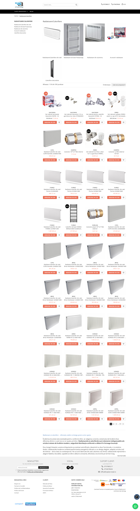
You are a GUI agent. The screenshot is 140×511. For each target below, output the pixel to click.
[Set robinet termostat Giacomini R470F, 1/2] (52, 101)
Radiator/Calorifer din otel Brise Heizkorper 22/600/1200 (73, 299)
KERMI (73, 334)
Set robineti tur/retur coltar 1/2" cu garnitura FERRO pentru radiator (95, 153)
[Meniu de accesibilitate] (137, 497)
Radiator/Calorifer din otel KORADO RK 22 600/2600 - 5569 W (116, 336)
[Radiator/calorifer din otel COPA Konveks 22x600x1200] (52, 251)
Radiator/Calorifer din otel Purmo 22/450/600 (52, 190)
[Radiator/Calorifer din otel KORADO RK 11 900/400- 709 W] (95, 360)
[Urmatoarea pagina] (123, 424)
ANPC (44, 493)
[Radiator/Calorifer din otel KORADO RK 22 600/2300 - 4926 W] (52, 360)
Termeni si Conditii (19, 486)
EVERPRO (73, 150)
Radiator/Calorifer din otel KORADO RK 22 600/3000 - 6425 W (95, 336)
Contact (16, 493)
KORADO (95, 334)
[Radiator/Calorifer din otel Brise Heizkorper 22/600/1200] (73, 287)
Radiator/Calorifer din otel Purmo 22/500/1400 (73, 190)
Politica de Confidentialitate (35, 472)
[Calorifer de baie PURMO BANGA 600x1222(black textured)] (73, 213)
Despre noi (17, 484)
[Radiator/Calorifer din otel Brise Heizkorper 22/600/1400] (52, 287)
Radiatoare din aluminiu (21, 29)
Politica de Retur (47, 486)
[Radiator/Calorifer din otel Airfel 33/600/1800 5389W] (116, 397)
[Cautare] (76, 4)
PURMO (52, 187)
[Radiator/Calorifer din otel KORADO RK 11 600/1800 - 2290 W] (52, 397)
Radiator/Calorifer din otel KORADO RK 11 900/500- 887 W (73, 374)
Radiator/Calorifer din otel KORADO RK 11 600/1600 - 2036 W (73, 411)
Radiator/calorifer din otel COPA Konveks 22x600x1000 (52, 153)
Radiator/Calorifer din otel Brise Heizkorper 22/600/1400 (52, 299)
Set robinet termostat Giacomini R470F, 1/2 (52, 115)
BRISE (73, 263)
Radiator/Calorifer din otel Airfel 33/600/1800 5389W (116, 411)
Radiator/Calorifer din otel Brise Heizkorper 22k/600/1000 (95, 299)
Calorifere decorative (20, 33)
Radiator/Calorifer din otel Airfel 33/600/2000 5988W (95, 411)
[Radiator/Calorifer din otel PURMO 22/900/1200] (52, 213)
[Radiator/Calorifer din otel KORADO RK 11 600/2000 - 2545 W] (116, 360)
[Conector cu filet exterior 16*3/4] (116, 138)
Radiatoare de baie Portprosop (23, 27)
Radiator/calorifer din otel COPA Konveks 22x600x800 (116, 228)
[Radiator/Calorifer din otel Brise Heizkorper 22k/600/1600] (116, 251)
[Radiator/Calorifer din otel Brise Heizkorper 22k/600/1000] (95, 287)
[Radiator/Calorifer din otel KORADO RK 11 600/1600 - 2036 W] (73, 397)
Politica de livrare (19, 490)
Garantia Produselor (48, 488)
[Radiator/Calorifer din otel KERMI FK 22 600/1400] (73, 322)
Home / (16, 16)
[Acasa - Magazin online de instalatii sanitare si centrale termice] (23, 4)
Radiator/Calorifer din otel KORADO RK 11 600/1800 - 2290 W (52, 411)
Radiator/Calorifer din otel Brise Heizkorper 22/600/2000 (73, 265)
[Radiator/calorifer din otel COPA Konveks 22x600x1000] (52, 138)
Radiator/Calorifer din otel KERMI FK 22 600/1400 (73, 336)
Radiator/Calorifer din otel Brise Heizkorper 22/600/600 (52, 336)
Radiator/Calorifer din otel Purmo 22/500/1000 (95, 190)
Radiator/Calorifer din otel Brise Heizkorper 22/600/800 (116, 299)
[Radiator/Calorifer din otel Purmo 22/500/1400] (73, 176)
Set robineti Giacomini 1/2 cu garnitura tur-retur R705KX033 (73, 115)
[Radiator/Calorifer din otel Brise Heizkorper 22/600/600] (52, 322)
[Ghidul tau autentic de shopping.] (19, 503)
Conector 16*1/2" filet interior (73, 152)
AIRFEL (95, 409)
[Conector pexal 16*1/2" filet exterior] (95, 213)
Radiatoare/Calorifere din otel (22, 24)
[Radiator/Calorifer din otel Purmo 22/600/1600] (116, 176)
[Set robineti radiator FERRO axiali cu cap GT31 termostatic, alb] (116, 101)
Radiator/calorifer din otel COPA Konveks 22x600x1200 (52, 265)
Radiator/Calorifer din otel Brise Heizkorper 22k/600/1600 (116, 265)
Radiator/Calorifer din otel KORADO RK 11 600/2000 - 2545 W (116, 374)
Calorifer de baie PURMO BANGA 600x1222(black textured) (74, 228)
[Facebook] (68, 467)
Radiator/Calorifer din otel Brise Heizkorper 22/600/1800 (95, 265)
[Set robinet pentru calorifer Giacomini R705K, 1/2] (95, 101)
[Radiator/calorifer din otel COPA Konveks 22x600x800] (116, 213)
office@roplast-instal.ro (108, 472)
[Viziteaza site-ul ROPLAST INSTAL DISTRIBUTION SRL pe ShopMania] (30, 503)
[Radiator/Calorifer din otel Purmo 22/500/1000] (95, 176)
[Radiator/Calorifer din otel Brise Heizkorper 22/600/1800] (95, 251)
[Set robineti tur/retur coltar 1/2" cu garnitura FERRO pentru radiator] (95, 138)
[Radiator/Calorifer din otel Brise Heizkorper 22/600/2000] (73, 251)
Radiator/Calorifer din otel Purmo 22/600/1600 (116, 190)
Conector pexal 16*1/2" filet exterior (95, 228)
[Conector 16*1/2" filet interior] (73, 138)
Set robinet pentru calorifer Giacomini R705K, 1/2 (95, 115)
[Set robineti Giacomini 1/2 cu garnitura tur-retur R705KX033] (73, 101)
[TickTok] (72, 467)
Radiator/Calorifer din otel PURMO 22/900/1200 (52, 228)
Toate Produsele (20, 11)
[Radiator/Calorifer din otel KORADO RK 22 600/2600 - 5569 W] (116, 322)
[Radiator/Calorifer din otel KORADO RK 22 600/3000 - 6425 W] (95, 322)
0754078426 (108, 469)
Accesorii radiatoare (19, 31)
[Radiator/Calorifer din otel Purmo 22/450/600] (52, 176)
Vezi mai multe (121, 456)
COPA (52, 150)
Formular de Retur (48, 490)
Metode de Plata (47, 484)
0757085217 (108, 466)
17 (120, 424)
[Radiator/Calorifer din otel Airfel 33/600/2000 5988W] (95, 397)
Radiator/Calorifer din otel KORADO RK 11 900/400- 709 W (95, 374)
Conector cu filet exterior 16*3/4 (116, 153)
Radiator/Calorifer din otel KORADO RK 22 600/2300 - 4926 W (52, 374)
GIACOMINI (52, 112)
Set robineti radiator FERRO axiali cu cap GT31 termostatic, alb (116, 115)
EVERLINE (95, 225)
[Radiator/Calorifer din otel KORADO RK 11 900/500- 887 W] (73, 360)
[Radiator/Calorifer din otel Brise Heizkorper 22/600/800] (116, 287)
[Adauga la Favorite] (59, 122)
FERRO (116, 112)
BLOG (31, 11)
